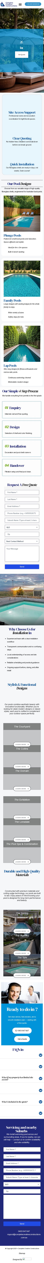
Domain (22, 770)
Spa (22, 957)
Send (22, 567)
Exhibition (22, 799)
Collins (22, 748)
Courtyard (22, 726)
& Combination (22, 844)
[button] (20, 4)
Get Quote (21, 54)
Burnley (22, 935)
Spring (22, 913)
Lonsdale (22, 821)
